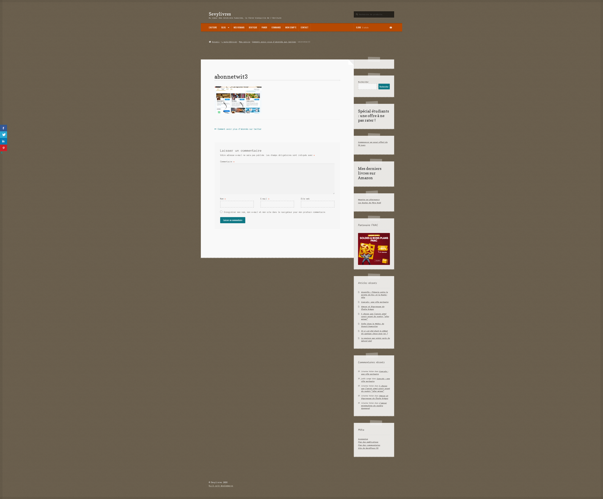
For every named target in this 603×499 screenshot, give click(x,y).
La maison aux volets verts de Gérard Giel (375, 339)
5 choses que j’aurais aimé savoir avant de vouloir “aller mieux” (375, 316)
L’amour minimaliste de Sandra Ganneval (374, 406)
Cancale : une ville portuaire (374, 302)
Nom (223, 199)
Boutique (253, 27)
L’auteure (213, 27)
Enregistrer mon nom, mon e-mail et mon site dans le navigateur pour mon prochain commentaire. (275, 212)
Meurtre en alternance (369, 199)
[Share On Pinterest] (3, 148)
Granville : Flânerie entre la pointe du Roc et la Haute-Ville (374, 295)
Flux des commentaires (369, 445)
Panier (264, 27)
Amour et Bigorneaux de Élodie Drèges (372, 308)
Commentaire (227, 162)
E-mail (265, 199)
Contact (304, 27)
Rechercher (363, 82)
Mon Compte (290, 27)
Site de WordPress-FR (368, 448)
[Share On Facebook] (3, 128)
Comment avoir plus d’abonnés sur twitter (274, 42)
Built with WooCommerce (221, 486)
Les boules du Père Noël (369, 202)
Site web (305, 199)
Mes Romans (239, 27)
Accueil (216, 42)
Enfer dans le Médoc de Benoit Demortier (372, 325)
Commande (276, 27)
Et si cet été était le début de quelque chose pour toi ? (374, 332)
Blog (223, 27)
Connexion (363, 439)
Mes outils (244, 42)
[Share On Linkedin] (3, 141)
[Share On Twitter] (3, 134)
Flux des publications (368, 442)
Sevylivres (220, 14)
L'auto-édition (229, 42)
